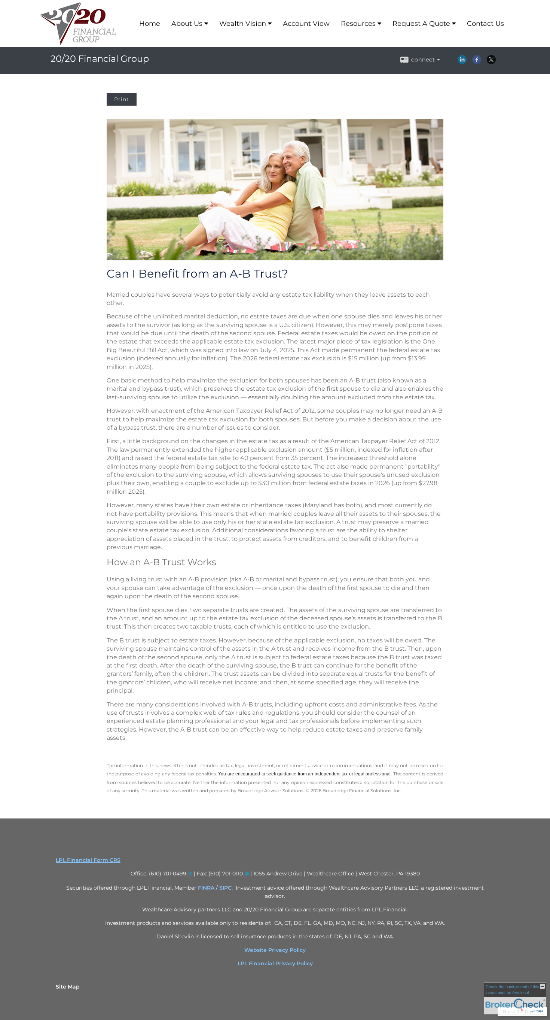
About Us (186, 23)
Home (149, 23)
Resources (358, 23)
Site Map (68, 986)
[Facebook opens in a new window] (476, 62)
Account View (306, 23)
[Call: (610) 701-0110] (246, 874)
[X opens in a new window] (491, 62)
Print (121, 99)
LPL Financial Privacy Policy (275, 963)
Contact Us (485, 23)
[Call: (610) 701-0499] (189, 874)
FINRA (207, 887)
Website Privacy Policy (275, 950)
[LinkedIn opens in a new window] (462, 62)
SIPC (225, 887)
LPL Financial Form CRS (88, 860)
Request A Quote (421, 23)
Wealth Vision (242, 23)
